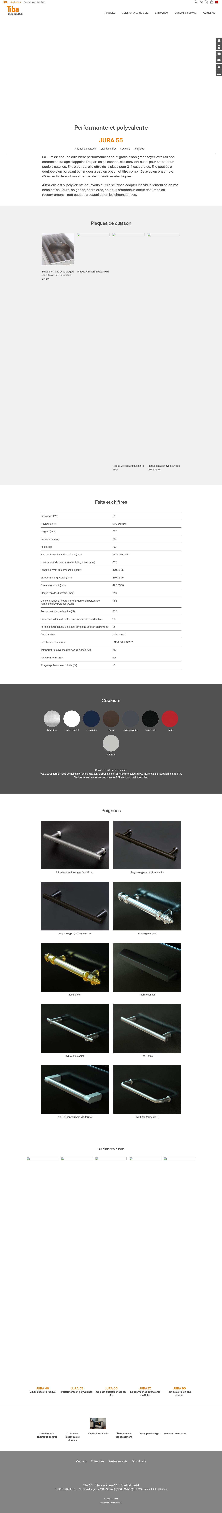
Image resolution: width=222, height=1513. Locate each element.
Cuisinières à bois (98, 1433)
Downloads (139, 1461)
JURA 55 (77, 1388)
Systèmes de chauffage (34, 2)
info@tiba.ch (160, 1489)
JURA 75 (145, 1388)
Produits (110, 12)
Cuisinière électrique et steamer (72, 1437)
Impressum (104, 1502)
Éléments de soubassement (124, 1435)
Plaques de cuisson (85, 148)
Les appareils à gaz (149, 1433)
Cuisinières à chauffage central (47, 1435)
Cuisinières (15, 2)
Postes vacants (117, 1461)
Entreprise (161, 12)
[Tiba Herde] (15, 10)
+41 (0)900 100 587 (120, 1489)
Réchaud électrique (175, 1433)
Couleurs (125, 148)
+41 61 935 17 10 (66, 1489)
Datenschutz (116, 1502)
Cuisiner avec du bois (135, 12)
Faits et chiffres (108, 148)
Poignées (139, 148)
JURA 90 (179, 1388)
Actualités (209, 12)
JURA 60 (111, 1388)
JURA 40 (42, 1388)
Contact (81, 1461)
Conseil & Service (185, 12)
